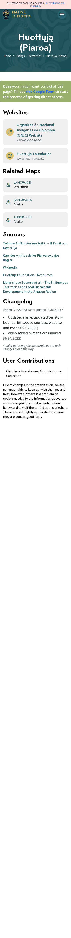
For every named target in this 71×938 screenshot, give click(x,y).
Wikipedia (10, 267)
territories (35, 56)
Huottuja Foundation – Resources (28, 275)
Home (7, 56)
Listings (20, 56)
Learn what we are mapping (47, 4)
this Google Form (40, 91)
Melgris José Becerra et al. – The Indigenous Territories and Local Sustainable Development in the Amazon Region (35, 287)
